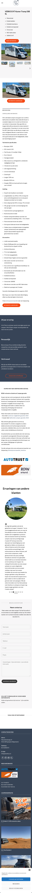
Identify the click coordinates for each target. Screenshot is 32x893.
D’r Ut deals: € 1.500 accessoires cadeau (11, 821)
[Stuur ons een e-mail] (8, 757)
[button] (29, 870)
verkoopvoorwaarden (12, 301)
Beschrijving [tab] (6, 110)
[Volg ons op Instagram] (5, 757)
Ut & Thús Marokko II (6, 850)
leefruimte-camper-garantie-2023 (19, 418)
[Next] (28, 52)
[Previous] (4, 52)
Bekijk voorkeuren (16, 888)
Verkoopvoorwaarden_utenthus (17, 450)
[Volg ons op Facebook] (2, 757)
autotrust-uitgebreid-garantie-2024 (18, 415)
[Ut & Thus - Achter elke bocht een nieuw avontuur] (16, 3)
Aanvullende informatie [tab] (9, 113)
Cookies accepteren (16, 879)
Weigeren (16, 884)
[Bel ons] (11, 757)
